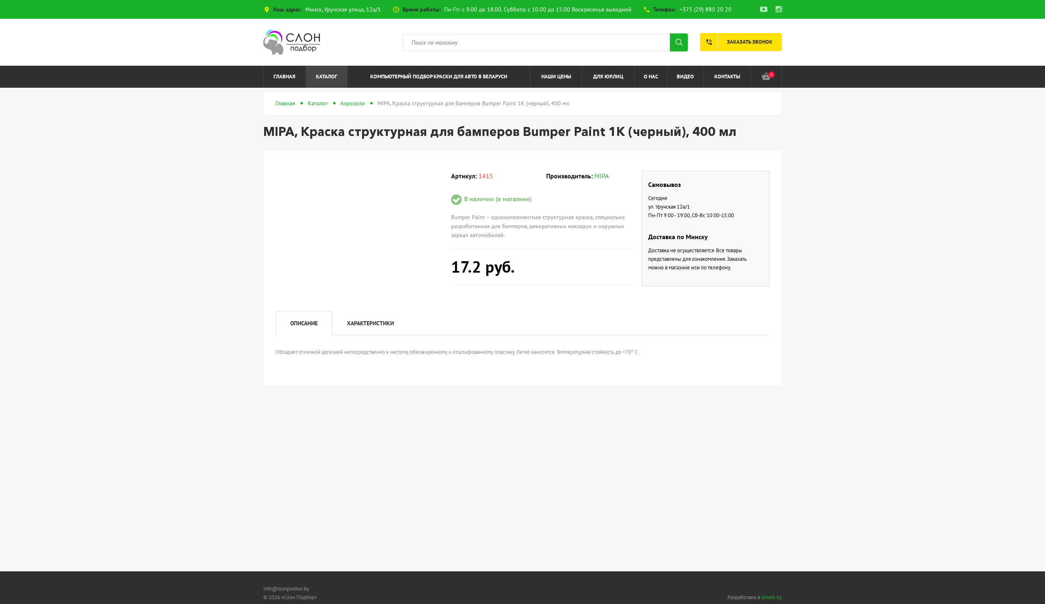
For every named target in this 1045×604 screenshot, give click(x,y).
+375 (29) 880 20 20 (706, 9)
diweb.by (771, 597)
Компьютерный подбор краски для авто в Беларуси (438, 76)
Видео (685, 76)
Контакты (727, 76)
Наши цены (556, 76)
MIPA (601, 176)
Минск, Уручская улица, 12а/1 (343, 9)
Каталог (326, 76)
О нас (651, 76)
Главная (284, 76)
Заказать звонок (738, 42)
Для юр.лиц (608, 76)
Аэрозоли (352, 103)
